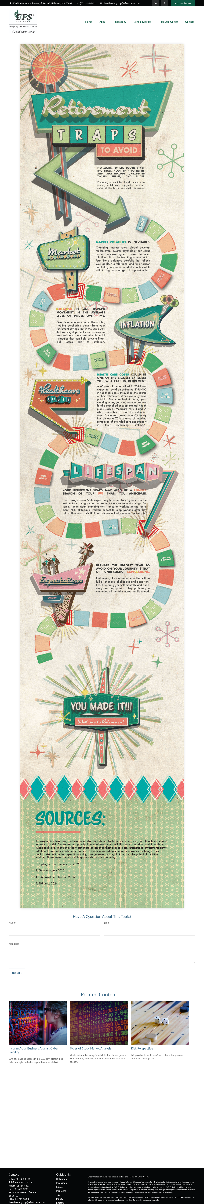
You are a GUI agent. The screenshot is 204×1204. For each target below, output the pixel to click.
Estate (59, 1186)
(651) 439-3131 (88, 3)
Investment (61, 1182)
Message (14, 944)
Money (59, 1198)
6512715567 (23, 1185)
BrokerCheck (143, 1176)
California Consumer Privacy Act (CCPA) (168, 1197)
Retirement (61, 1178)
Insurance (61, 1190)
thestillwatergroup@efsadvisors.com (122, 3)
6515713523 (25, 1182)
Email (107, 922)
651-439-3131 (23, 1178)
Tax (58, 1194)
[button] (88, 21)
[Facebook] (164, 3)
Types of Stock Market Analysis (90, 1048)
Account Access (183, 3)
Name (12, 922)
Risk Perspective (142, 1048)
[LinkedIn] (155, 3)
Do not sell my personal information (146, 1200)
